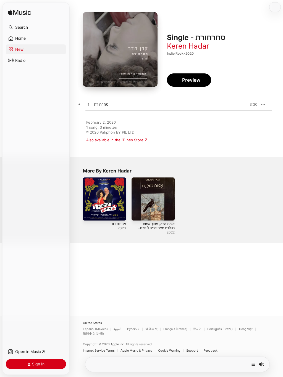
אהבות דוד (118, 224)
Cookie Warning (169, 350)
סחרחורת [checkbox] (101, 104)
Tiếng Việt (246, 329)
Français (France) (175, 329)
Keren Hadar (188, 46)
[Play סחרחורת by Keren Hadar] (88, 104)
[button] (36, 27)
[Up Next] (253, 364)
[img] (19, 12)
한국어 (197, 329)
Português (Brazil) (220, 329)
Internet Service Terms (99, 350)
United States (92, 323)
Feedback (211, 350)
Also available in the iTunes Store (114, 140)
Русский (133, 329)
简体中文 (151, 329)
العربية (117, 329)
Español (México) (95, 329)
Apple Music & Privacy (136, 350)
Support (192, 350)
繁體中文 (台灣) (93, 333)
